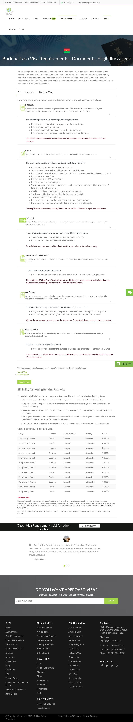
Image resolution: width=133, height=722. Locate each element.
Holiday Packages (45, 644)
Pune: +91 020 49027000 (111, 646)
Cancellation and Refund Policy (16, 683)
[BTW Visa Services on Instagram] (117, 665)
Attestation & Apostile (47, 636)
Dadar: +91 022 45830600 (112, 649)
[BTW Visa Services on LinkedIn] (112, 665)
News (11, 29)
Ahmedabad (42, 680)
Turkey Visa (73, 665)
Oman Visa (73, 657)
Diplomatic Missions (14, 640)
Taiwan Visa (74, 670)
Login (21, 29)
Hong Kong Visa (76, 644)
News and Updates (14, 649)
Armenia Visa (74, 632)
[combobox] (89, 526)
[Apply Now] (118, 364)
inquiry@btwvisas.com (91, 3)
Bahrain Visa (74, 640)
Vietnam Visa (74, 682)
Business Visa (45, 92)
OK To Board (43, 653)
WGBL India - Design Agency (83, 716)
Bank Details (11, 694)
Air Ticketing (42, 632)
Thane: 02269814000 (48, 3)
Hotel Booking (43, 649)
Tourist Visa (29, 92)
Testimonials (11, 644)
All (19, 92)
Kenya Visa (73, 649)
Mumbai (40, 672)
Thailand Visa (74, 661)
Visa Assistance (44, 628)
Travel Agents (43, 708)
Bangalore (42, 685)
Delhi (39, 693)
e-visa (36, 19)
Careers (9, 653)
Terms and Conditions (15, 689)
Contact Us (95, 19)
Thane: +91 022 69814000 (112, 653)
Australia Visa (74, 628)
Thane (40, 676)
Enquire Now (24, 382)
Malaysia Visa (74, 653)
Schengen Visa (75, 687)
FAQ (7, 674)
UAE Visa (73, 674)
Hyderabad (42, 689)
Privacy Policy (12, 678)
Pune (39, 664)
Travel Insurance (44, 640)
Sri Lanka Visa (75, 678)
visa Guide (49, 19)
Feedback (10, 670)
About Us (83, 19)
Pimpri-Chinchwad (45, 668)
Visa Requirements (67, 19)
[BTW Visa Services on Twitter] (106, 665)
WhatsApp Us (69, 3)
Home (11, 19)
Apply (111, 601)
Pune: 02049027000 (14, 3)
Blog (106, 19)
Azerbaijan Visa (75, 636)
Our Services (23, 19)
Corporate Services (46, 704)
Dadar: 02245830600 (31, 3)
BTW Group (40, 716)
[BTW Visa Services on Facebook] (102, 665)
